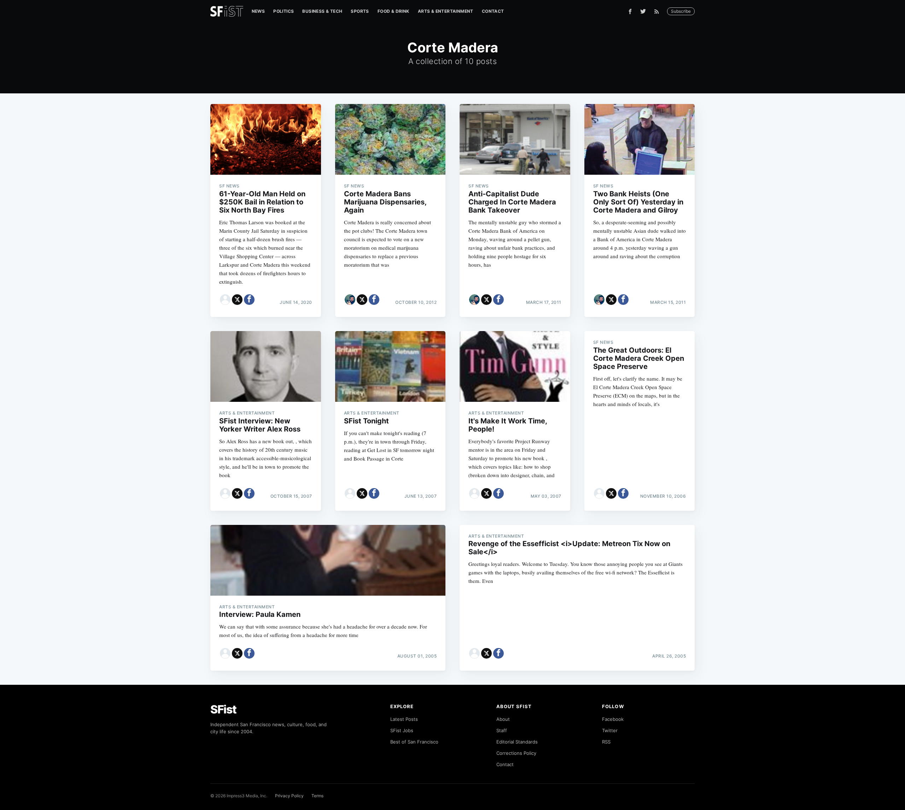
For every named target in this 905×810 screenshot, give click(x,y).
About (503, 719)
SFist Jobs (401, 730)
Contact (493, 11)
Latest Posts (404, 719)
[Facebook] (630, 11)
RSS (606, 742)
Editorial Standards (517, 742)
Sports (360, 11)
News (258, 11)
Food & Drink (393, 11)
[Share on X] (237, 300)
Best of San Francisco (414, 742)
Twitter (610, 730)
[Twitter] (643, 11)
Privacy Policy (289, 795)
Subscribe (681, 11)
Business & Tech (322, 11)
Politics (283, 11)
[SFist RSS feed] (658, 11)
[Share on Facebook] (249, 300)
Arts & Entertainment (445, 11)
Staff (501, 730)
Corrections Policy (516, 753)
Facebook (613, 719)
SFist (223, 709)
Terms (317, 795)
